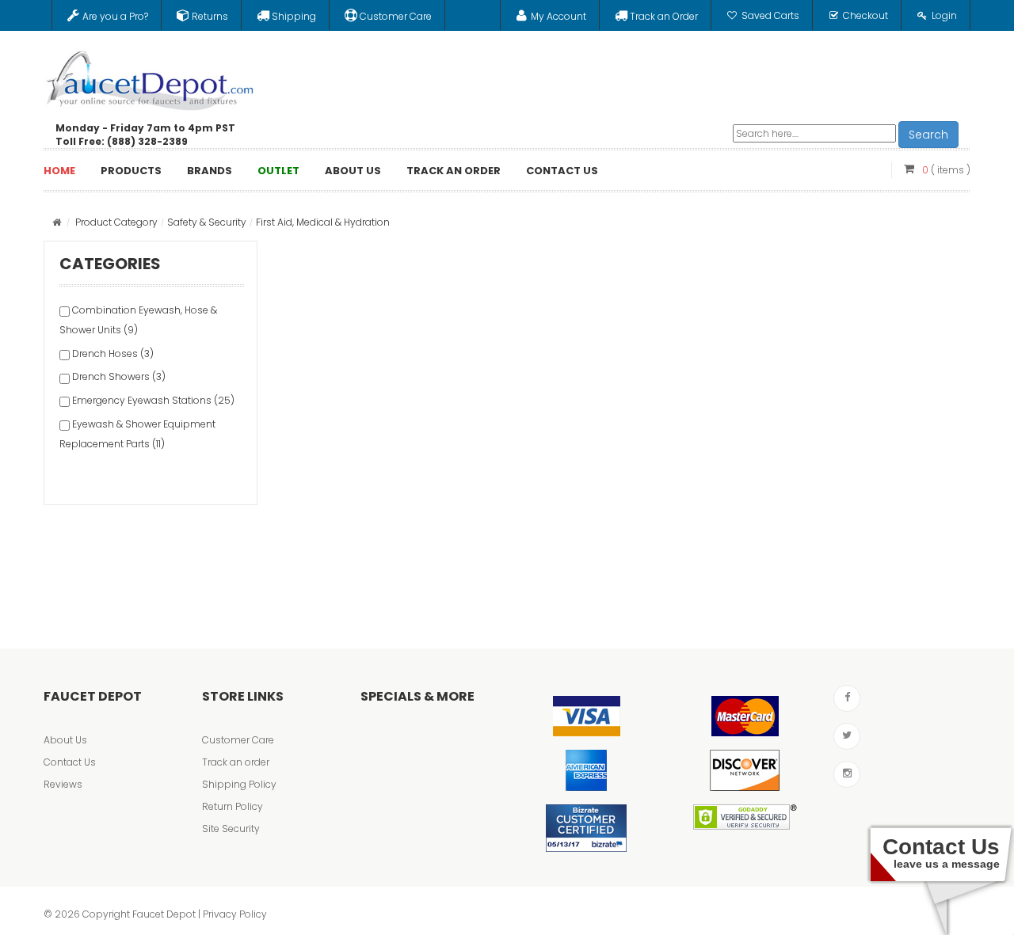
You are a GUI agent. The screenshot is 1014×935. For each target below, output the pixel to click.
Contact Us (70, 762)
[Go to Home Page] (56, 222)
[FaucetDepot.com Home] (150, 77)
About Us (65, 740)
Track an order (235, 762)
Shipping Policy (239, 784)
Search (928, 135)
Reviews (63, 784)
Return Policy (232, 806)
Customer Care (238, 740)
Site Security (231, 828)
